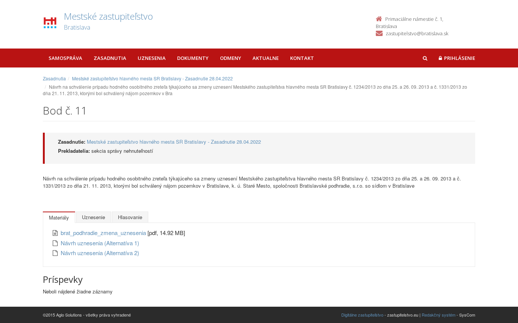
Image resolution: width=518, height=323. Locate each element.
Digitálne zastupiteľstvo (362, 315)
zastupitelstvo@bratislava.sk (417, 33)
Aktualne (266, 58)
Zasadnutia (110, 58)
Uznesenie (93, 217)
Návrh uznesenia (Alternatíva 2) (100, 253)
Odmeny (230, 58)
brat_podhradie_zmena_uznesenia (104, 233)
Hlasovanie (130, 217)
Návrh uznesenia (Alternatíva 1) (100, 243)
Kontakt (302, 58)
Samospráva (65, 58)
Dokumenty (193, 58)
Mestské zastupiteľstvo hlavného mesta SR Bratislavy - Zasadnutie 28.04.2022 (152, 78)
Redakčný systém (438, 315)
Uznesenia (152, 58)
